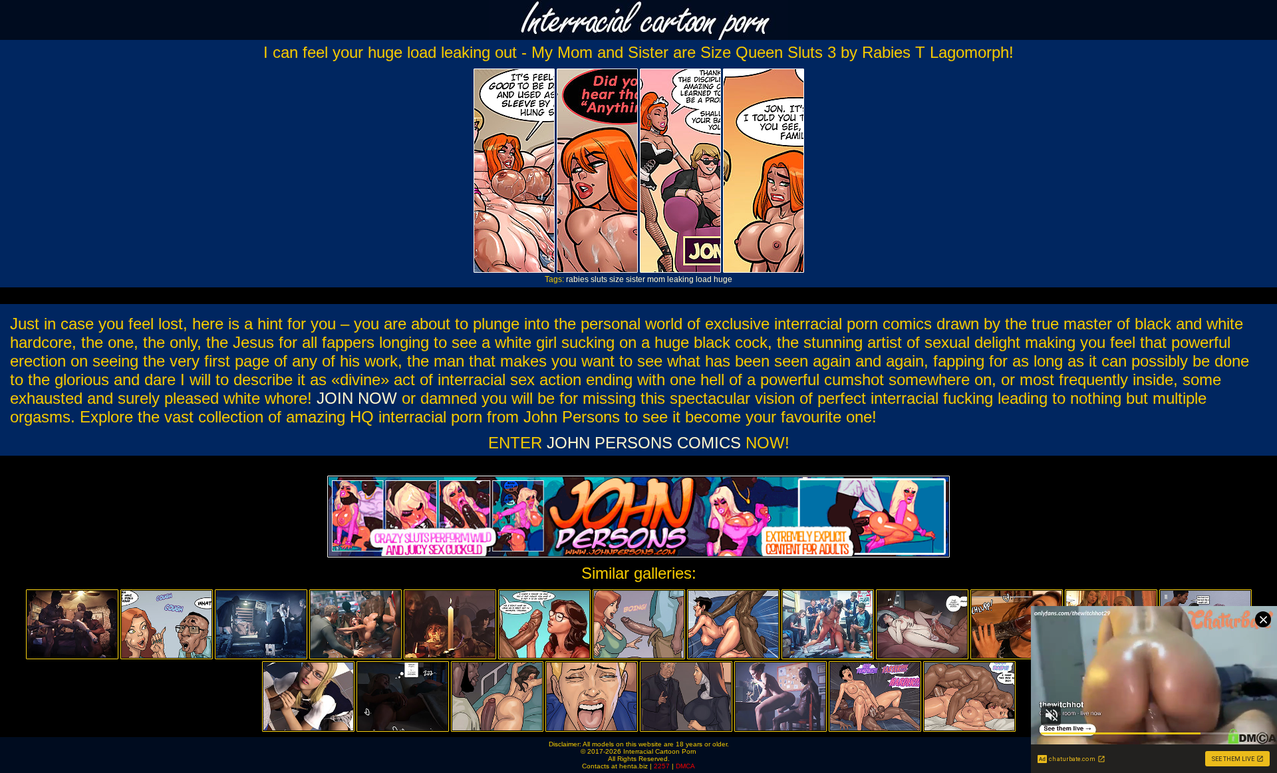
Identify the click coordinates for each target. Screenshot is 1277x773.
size (616, 279)
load (704, 279)
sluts (599, 279)
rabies (577, 279)
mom (656, 279)
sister (635, 279)
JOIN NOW (357, 398)
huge (723, 279)
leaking (680, 279)
